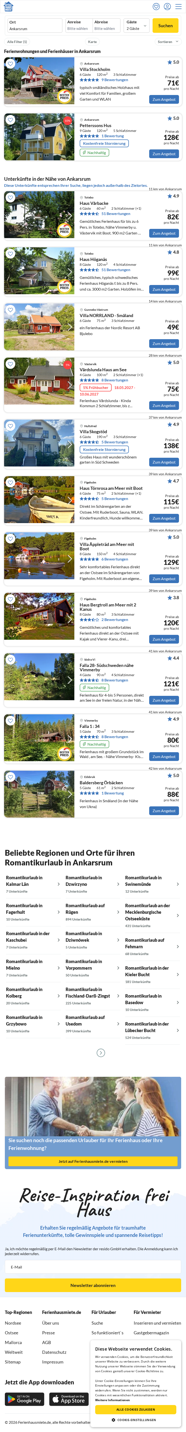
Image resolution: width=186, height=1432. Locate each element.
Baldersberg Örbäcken (101, 782)
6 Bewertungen (114, 559)
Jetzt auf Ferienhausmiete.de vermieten (93, 1161)
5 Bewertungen (114, 442)
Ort (12, 22)
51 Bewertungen (115, 213)
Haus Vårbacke (94, 203)
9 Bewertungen (114, 80)
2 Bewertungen (114, 619)
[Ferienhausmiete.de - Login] (168, 6)
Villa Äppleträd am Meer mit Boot (107, 546)
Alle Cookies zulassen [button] (135, 1409)
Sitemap (13, 1361)
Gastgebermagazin (151, 1332)
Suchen (165, 25)
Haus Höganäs (93, 259)
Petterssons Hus (95, 125)
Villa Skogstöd (93, 431)
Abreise (101, 22)
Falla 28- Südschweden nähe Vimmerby (107, 667)
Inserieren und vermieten (157, 1323)
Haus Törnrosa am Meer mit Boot (111, 488)
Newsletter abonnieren (93, 1285)
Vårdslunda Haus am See (103, 369)
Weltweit (14, 1352)
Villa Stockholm (95, 69)
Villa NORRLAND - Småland (106, 315)
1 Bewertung (112, 136)
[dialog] (135, 1383)
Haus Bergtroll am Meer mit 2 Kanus (108, 607)
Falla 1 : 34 (90, 726)
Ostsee (11, 1332)
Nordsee (13, 1323)
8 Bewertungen (114, 380)
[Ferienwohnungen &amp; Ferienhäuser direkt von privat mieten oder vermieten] (8, 6)
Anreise (74, 22)
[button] (180, 6)
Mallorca (13, 1342)
